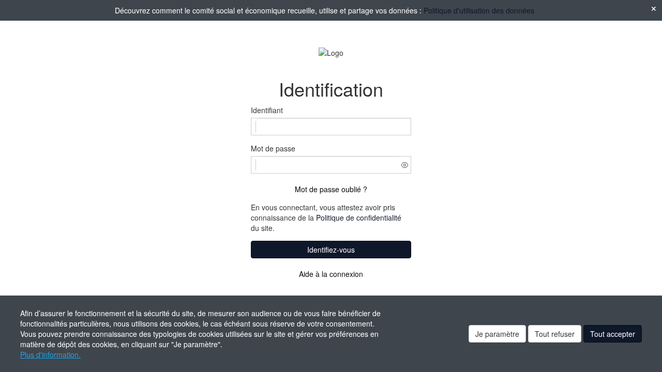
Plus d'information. (50, 354)
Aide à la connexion (331, 274)
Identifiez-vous (331, 249)
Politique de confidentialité (358, 217)
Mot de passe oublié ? (331, 189)
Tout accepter (612, 334)
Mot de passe (273, 148)
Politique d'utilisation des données (479, 10)
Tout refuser (555, 334)
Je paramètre (497, 334)
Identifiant (267, 110)
